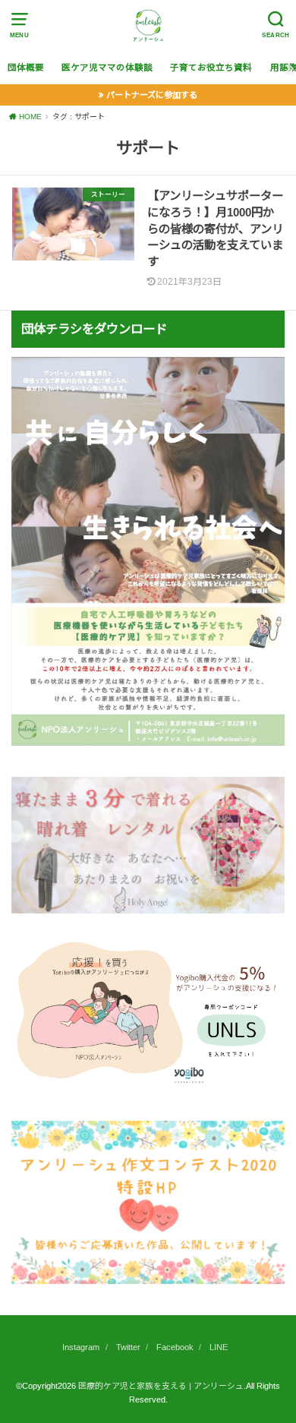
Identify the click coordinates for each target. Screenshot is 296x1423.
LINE (218, 1347)
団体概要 (26, 67)
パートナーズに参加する (151, 94)
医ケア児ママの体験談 (107, 67)
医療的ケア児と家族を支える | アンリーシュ (161, 1385)
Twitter (128, 1347)
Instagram (80, 1347)
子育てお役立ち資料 (211, 67)
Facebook (175, 1347)
